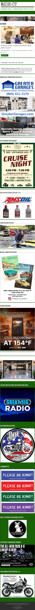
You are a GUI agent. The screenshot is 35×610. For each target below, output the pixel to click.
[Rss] (15, 606)
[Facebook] (16, 606)
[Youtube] (20, 606)
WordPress (15, 603)
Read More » (4, 55)
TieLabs (27, 603)
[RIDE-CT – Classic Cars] (17, 6)
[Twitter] (18, 606)
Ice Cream (3, 24)
